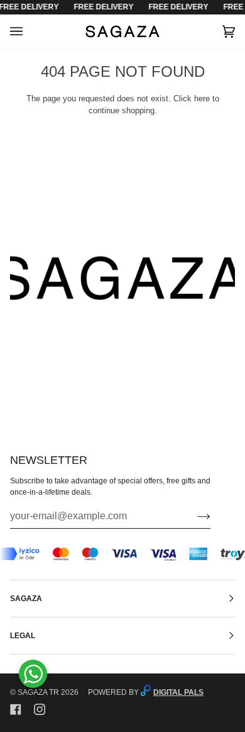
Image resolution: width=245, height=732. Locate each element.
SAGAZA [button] (26, 598)
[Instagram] (39, 709)
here (202, 98)
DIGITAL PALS (178, 692)
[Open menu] (29, 31)
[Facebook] (15, 709)
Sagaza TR (38, 692)
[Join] (193, 516)
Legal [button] (22, 635)
